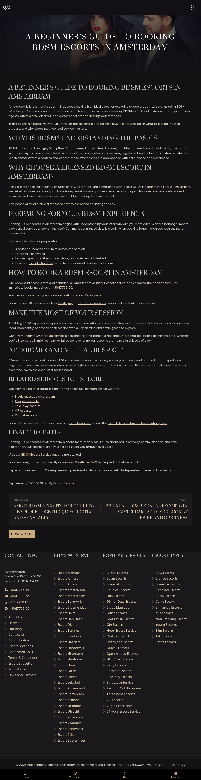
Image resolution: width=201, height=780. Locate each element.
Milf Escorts (164, 613)
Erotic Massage (118, 607)
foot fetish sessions (92, 303)
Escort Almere (68, 578)
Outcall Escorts (118, 648)
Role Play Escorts (119, 677)
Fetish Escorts (117, 613)
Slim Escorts (165, 630)
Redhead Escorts (168, 590)
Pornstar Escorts (119, 671)
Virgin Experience (119, 706)
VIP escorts (23, 411)
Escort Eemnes (68, 630)
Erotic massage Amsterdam (35, 396)
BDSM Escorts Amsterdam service (39, 336)
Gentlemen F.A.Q (20, 652)
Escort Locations (20, 646)
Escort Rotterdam (71, 694)
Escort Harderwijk (71, 648)
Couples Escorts (118, 590)
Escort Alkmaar (69, 573)
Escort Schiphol (69, 700)
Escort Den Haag (70, 619)
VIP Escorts (115, 700)
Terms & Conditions (23, 657)
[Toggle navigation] (194, 7)
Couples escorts (27, 401)
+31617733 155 (19, 602)
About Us (15, 617)
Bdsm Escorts (117, 578)
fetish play (65, 303)
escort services (80, 423)
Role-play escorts (28, 406)
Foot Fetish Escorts (121, 619)
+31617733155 (62, 287)
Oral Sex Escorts (119, 636)
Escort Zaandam (70, 723)
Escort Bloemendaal (72, 607)
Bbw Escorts (165, 573)
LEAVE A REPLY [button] (21, 534)
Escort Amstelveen (71, 590)
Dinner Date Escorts (121, 601)
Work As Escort (19, 669)
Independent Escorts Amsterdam (166, 187)
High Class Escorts (120, 659)
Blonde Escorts (167, 578)
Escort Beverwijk (70, 601)
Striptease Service (120, 682)
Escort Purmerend (71, 688)
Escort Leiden (68, 677)
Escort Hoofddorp (71, 659)
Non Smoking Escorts (172, 619)
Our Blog (15, 629)
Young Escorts (166, 624)
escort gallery (116, 283)
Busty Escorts (166, 596)
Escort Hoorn (67, 665)
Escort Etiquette (41, 263)
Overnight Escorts (120, 642)
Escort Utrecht (68, 711)
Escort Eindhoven (70, 636)
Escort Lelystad (69, 682)
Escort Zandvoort (70, 729)
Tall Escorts (164, 636)
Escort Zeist (66, 734)
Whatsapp (75, 777)
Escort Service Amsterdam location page (137, 423)
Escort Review (18, 640)
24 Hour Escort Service (123, 711)
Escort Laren (67, 671)
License (13, 623)
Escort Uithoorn (69, 706)
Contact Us (16, 634)
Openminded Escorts (122, 653)
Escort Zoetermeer (71, 740)
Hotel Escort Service (121, 630)
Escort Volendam (70, 717)
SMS (125, 777)
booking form (162, 283)
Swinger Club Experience (125, 688)
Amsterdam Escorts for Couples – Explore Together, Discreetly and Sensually (53, 512)
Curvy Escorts (166, 601)
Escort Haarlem (69, 642)
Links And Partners (22, 675)
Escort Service (63, 483)
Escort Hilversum (70, 653)
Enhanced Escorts (169, 607)
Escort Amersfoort (71, 584)
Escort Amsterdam (71, 596)
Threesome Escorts (121, 694)
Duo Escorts (116, 596)
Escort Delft (66, 613)
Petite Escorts (166, 642)
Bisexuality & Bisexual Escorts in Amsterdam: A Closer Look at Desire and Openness (146, 512)
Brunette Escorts (168, 584)
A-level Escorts (117, 573)
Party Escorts (116, 665)
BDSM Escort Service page (40, 454)
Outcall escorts (26, 415)
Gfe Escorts (115, 624)
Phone (25, 777)
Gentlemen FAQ (86, 462)
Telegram (176, 777)
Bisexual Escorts (119, 584)
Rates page (93, 295)
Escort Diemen (68, 624)
